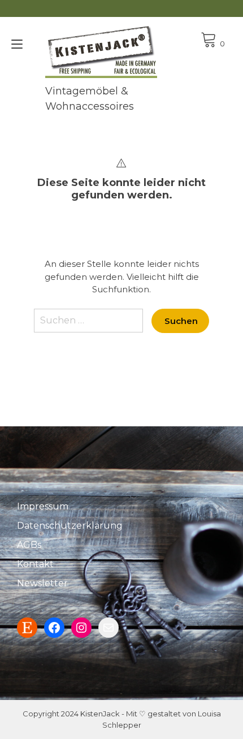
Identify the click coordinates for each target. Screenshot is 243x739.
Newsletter (42, 583)
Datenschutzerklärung (70, 525)
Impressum (42, 506)
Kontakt (35, 564)
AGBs (29, 544)
